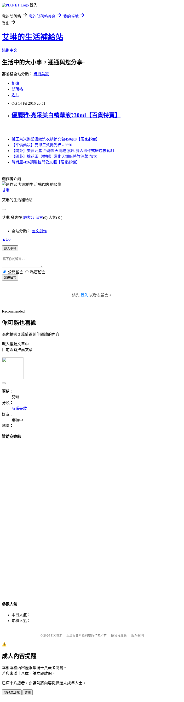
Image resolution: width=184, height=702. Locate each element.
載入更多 (10, 248)
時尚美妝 (41, 74)
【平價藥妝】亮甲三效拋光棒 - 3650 (42, 145)
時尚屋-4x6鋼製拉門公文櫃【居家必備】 (46, 162)
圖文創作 (39, 231)
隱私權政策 (119, 635)
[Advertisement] (92, 515)
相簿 (15, 83)
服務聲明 (137, 635)
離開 (27, 692)
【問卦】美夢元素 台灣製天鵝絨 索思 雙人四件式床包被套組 (63, 151)
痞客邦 (28, 218)
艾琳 (6, 190)
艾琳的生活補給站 (32, 37)
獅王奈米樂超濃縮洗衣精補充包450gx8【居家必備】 (56, 139)
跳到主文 (9, 50)
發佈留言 (10, 278)
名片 (15, 95)
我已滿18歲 (12, 692)
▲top (6, 239)
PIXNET (56, 635)
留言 (39, 218)
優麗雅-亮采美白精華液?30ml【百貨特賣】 (66, 115)
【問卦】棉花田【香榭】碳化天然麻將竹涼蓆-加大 (54, 156)
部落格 (17, 89)
